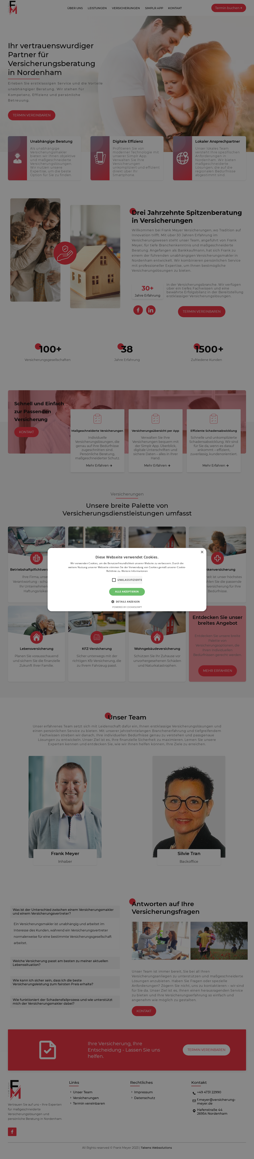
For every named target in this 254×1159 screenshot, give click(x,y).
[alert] (127, 579)
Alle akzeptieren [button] (127, 591)
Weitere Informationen (134, 571)
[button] (127, 602)
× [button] (201, 552)
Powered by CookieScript (127, 607)
